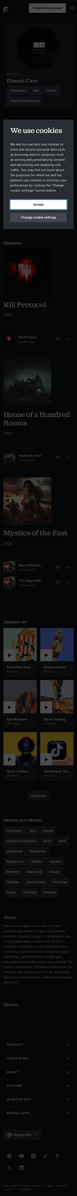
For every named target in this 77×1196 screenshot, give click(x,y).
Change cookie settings (38, 217)
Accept (38, 204)
